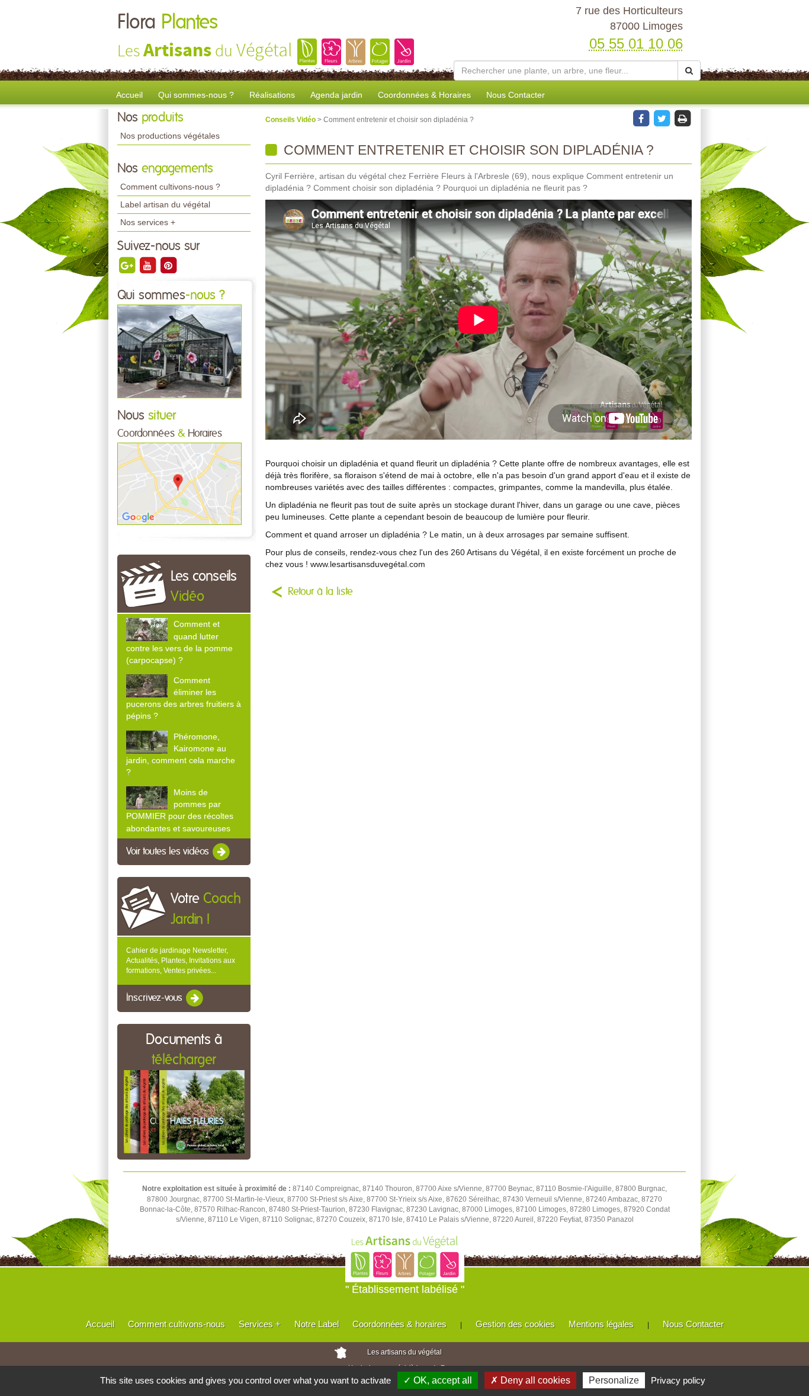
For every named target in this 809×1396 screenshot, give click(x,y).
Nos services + (147, 222)
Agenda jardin (336, 95)
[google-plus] (127, 265)
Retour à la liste (320, 592)
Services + (260, 1324)
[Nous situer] (179, 483)
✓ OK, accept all (437, 1380)
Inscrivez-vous (155, 998)
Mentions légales (601, 1324)
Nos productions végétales (170, 135)
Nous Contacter (515, 95)
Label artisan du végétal (165, 204)
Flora (167, 22)
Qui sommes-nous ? (196, 95)
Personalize (614, 1380)
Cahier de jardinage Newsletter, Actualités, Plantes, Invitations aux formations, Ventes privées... (180, 960)
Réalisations (272, 95)
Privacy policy (678, 1380)
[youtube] (148, 265)
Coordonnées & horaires (399, 1324)
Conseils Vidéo (291, 120)
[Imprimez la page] (682, 118)
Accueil (129, 95)
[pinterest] (168, 265)
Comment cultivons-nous (176, 1324)
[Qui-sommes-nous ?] (179, 351)
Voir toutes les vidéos (168, 851)
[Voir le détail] (147, 629)
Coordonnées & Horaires (424, 95)
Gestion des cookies (515, 1324)
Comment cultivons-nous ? (170, 186)
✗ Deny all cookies (530, 1380)
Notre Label (316, 1324)
